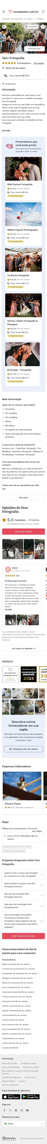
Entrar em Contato (9, 1063)
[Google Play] (30, 1099)
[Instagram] (21, 1110)
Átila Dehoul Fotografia (19, 184)
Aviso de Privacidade (10, 1067)
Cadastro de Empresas (11, 1077)
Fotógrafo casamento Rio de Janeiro (17, 19)
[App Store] (11, 1099)
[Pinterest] (16, 1110)
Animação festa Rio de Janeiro (15, 1001)
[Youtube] (27, 1110)
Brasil (10, 1124)
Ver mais (23, 497)
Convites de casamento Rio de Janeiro (18, 969)
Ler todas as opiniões (22, 648)
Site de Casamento (10, 1085)
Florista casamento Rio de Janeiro (16, 1006)
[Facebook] (4, 1110)
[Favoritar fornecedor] (43, 27)
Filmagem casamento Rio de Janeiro (17, 978)
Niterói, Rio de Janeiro (15, 68)
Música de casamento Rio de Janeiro (17, 983)
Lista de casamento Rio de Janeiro (16, 1011)
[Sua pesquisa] (4, 27)
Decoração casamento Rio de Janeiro (18, 992)
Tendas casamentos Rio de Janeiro (17, 997)
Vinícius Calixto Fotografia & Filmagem (22, 322)
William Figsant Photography (22, 229)
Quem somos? (31, 1077)
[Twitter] (10, 1110)
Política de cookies (31, 1067)
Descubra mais (34, 49)
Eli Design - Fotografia (19, 369)
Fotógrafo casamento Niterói (14, 851)
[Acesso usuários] (43, 11)
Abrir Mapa (37, 831)
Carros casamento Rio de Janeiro (16, 987)
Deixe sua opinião (23, 531)
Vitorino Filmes (13, 803)
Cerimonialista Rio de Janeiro (14, 1015)
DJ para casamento (10, 1048)
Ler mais (6, 130)
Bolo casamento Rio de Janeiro (15, 1024)
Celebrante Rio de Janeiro (13, 1038)
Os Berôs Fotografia (18, 275)
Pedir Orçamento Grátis (23, 936)
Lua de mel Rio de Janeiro (13, 1020)
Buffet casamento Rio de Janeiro (16, 964)
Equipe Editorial (8, 1081)
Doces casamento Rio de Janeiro (16, 1029)
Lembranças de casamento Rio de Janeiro (19, 973)
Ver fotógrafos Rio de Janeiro (23, 749)
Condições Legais (28, 1063)
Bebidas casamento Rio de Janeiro (16, 1034)
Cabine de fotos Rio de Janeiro (15, 1043)
